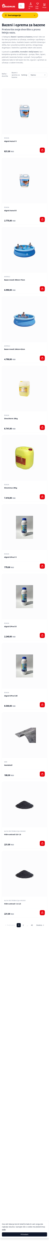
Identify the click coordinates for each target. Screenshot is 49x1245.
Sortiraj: (24, 75)
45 (32, 925)
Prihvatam (24, 1234)
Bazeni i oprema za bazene (16, 75)
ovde (4, 1229)
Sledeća (39, 925)
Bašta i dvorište (5, 75)
